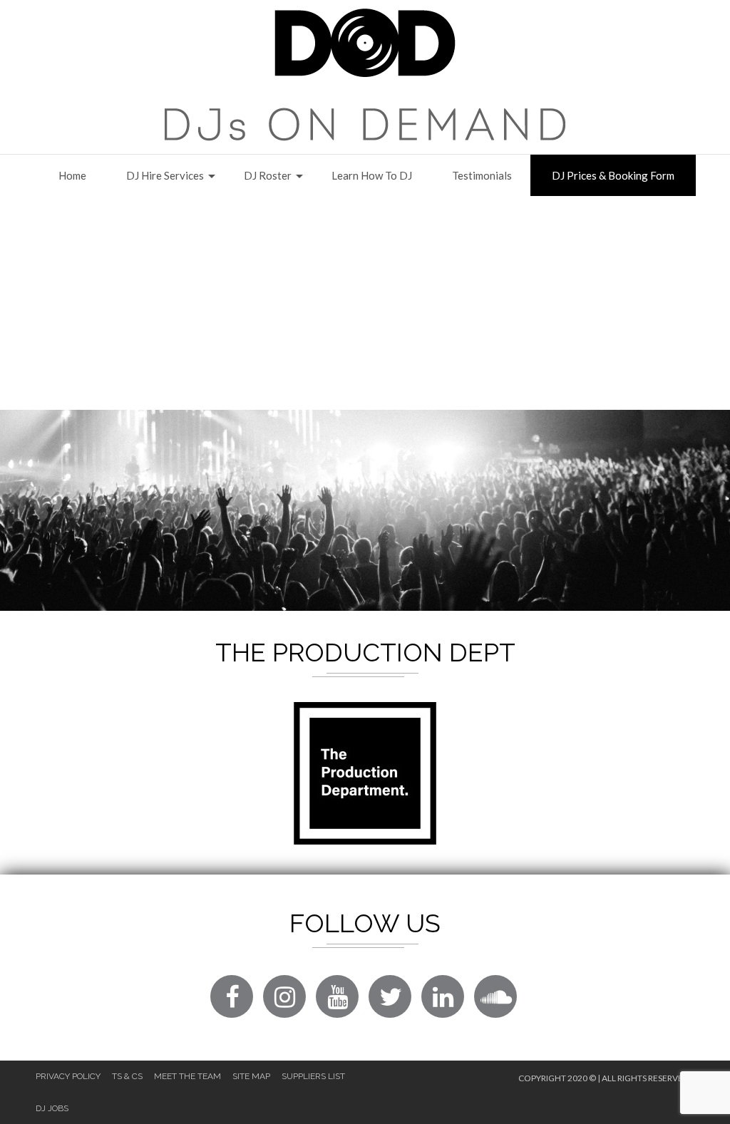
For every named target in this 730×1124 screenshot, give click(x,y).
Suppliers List (313, 1076)
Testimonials (482, 175)
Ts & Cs (127, 1076)
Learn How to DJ (371, 175)
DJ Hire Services (165, 175)
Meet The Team (187, 1076)
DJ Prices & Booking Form (613, 175)
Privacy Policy (68, 1076)
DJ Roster (268, 175)
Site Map (251, 1076)
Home (72, 175)
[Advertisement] (365, 303)
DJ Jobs (52, 1108)
